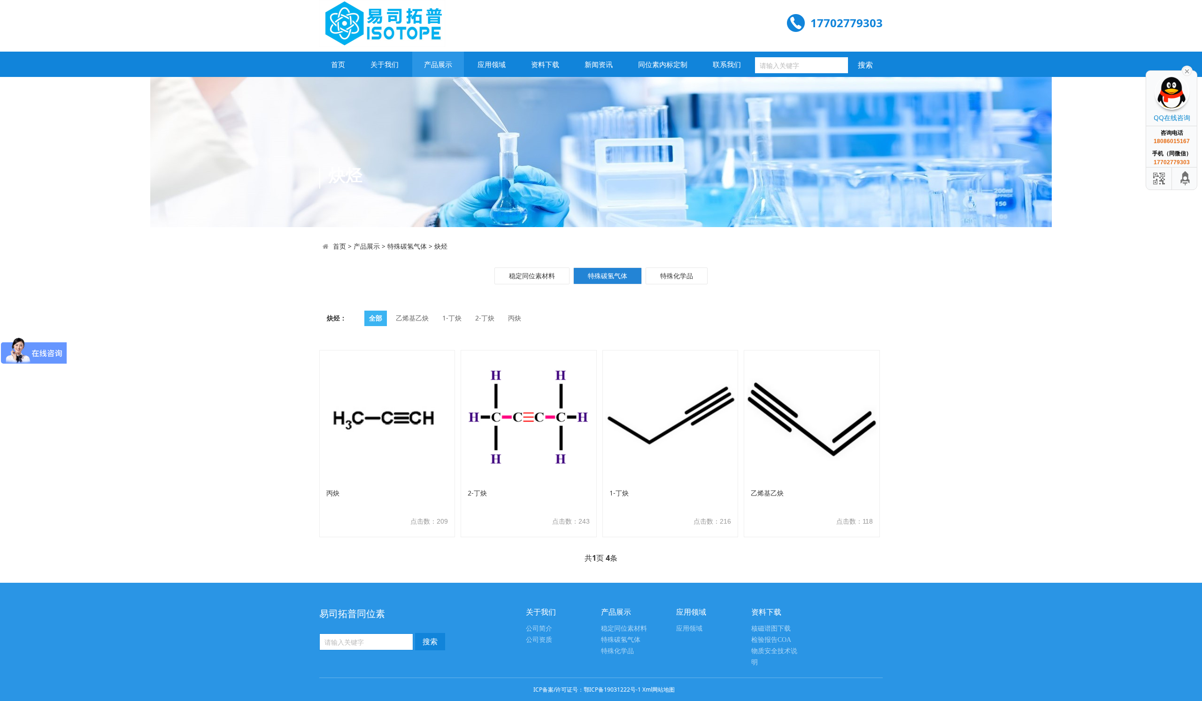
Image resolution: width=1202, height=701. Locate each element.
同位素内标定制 (662, 64)
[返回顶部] (1185, 179)
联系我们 (727, 64)
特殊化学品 (676, 275)
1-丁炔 (452, 317)
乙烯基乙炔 (412, 317)
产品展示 (438, 64)
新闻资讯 (599, 64)
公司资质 (539, 639)
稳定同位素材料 (532, 275)
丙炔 (514, 317)
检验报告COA (771, 639)
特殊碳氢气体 (407, 246)
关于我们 (384, 64)
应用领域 (492, 64)
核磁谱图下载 (771, 628)
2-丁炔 (484, 317)
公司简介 (539, 628)
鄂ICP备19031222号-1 (612, 689)
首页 (338, 64)
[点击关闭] (1187, 70)
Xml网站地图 (658, 689)
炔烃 (440, 246)
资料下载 (545, 64)
